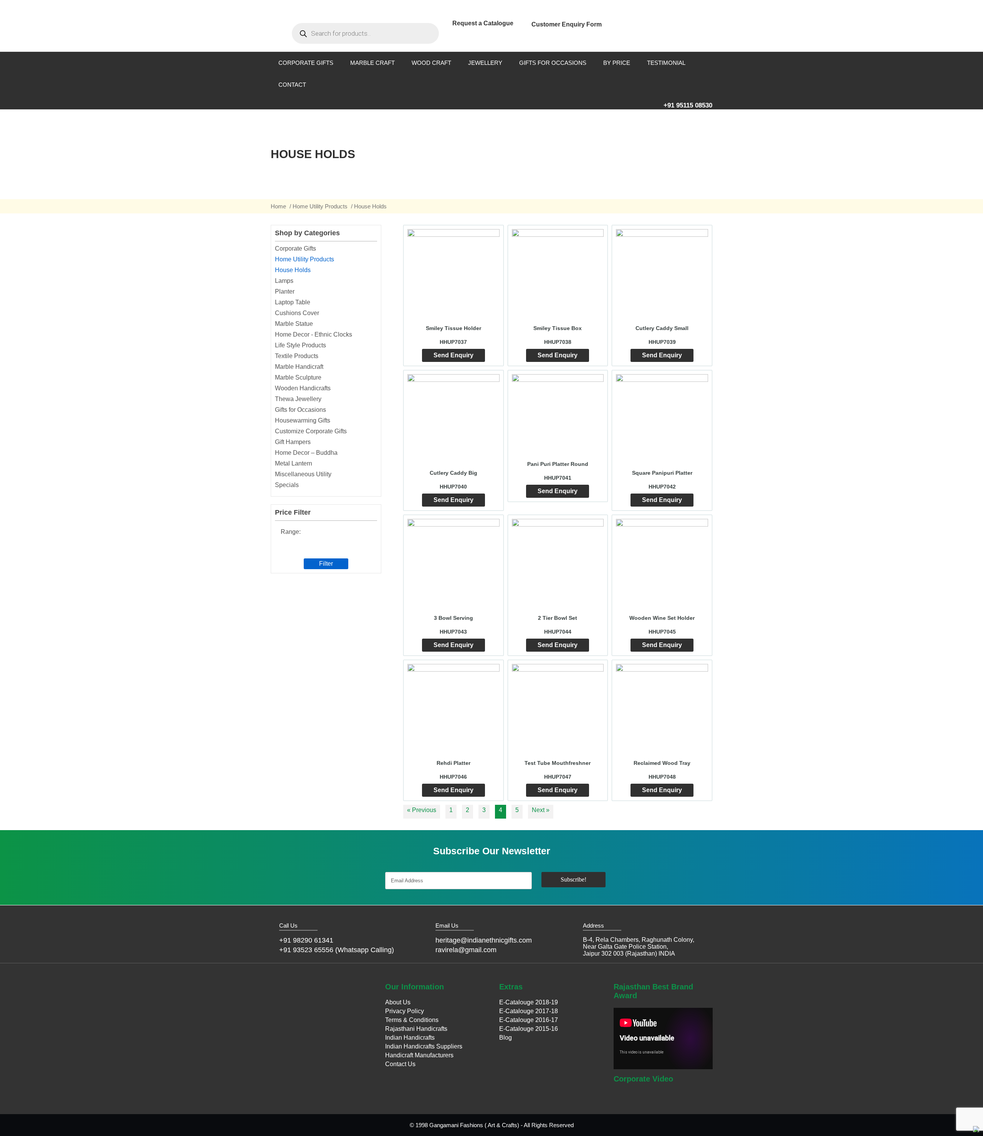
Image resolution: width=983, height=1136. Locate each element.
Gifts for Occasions (552, 62)
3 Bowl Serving (453, 618)
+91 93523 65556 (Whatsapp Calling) (336, 950)
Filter (326, 563)
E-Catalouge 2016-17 (528, 1020)
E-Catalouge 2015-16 (528, 1028)
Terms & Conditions (412, 1020)
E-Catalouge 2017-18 (528, 1011)
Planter (285, 291)
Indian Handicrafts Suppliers (423, 1046)
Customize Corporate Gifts (311, 431)
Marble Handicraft (299, 366)
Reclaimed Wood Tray (662, 763)
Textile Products (296, 356)
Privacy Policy (404, 1011)
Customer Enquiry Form (566, 24)
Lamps (284, 280)
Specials (287, 485)
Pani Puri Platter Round (557, 464)
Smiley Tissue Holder (453, 328)
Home (278, 206)
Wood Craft (431, 62)
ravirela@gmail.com (465, 950)
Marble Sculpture (298, 377)
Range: (291, 531)
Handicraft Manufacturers (419, 1055)
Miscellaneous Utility (303, 474)
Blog (505, 1037)
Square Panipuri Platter (662, 473)
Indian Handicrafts (410, 1037)
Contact (292, 84)
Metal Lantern (293, 463)
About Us (397, 1002)
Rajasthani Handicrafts (416, 1028)
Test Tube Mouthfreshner (558, 763)
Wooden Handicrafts (303, 388)
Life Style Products (300, 345)
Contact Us (400, 1064)
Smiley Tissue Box (557, 328)
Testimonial (666, 62)
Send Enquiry (453, 355)
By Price (616, 62)
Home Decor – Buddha (306, 452)
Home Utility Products (320, 206)
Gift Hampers (293, 442)
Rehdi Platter (453, 763)
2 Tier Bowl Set (557, 618)
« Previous (421, 810)
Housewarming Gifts (302, 420)
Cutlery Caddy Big (453, 473)
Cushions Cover (297, 313)
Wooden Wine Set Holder (662, 618)
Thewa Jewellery (298, 399)
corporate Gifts (305, 62)
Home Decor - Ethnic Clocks (313, 334)
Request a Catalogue (482, 23)
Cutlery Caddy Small (661, 328)
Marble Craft (372, 62)
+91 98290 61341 (306, 940)
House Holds (293, 270)
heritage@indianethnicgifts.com (483, 940)
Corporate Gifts (295, 248)
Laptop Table (292, 302)
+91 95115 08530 (688, 105)
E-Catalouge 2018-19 (528, 1002)
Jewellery (485, 62)
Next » (540, 810)
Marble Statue (294, 323)
